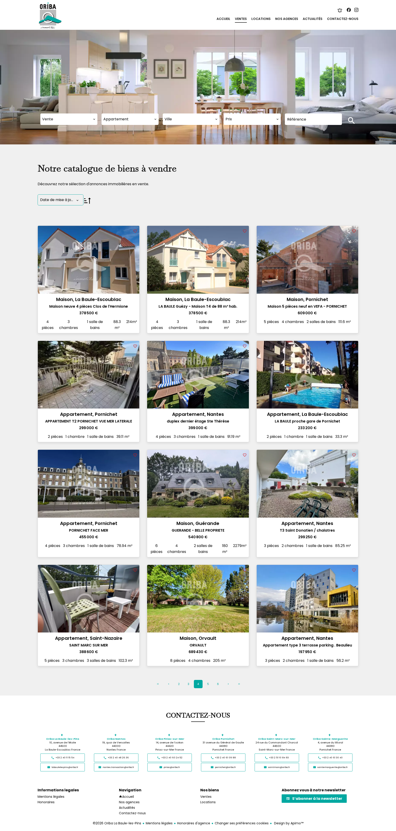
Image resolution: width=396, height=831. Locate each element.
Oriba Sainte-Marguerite (330, 739)
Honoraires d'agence (193, 823)
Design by (288, 823)
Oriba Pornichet (223, 739)
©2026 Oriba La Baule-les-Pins (117, 823)
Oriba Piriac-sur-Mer (169, 739)
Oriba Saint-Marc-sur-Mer (276, 739)
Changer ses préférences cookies (242, 823)
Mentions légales (159, 823)
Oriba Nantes (116, 739)
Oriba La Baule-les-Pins (62, 739)
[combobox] (68, 119)
